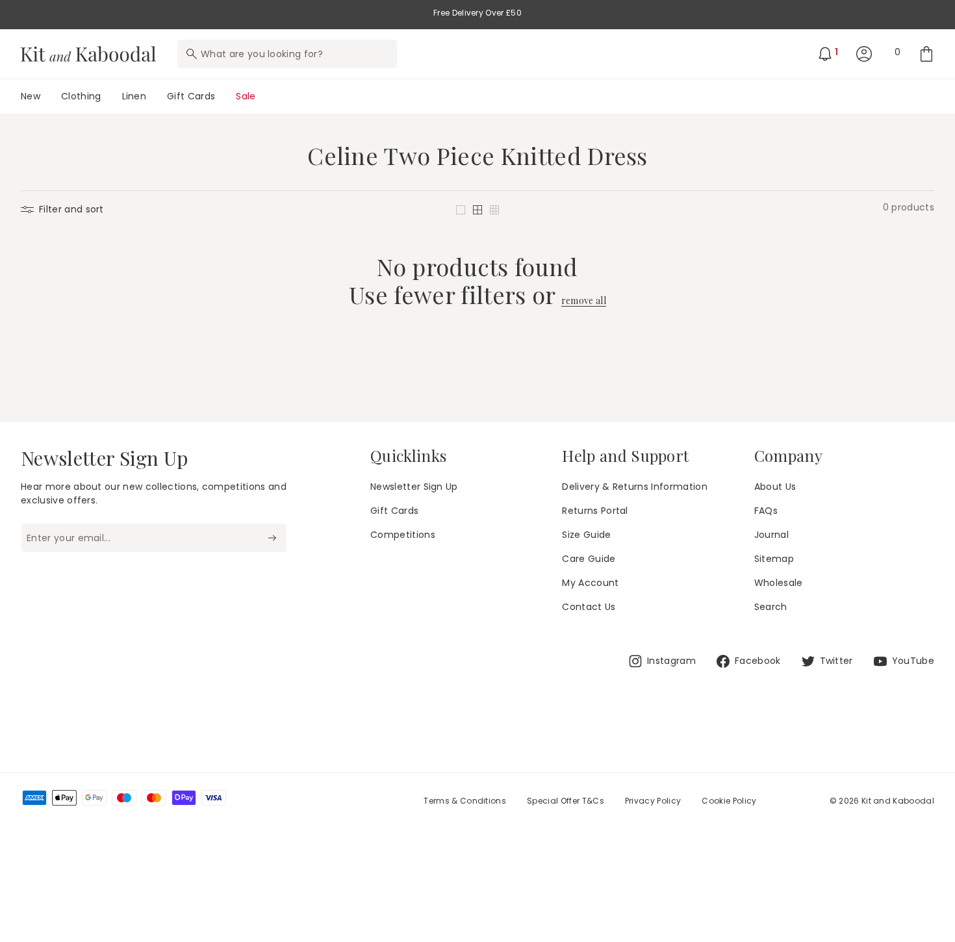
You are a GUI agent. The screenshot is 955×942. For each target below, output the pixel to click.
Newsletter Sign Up (414, 486)
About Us (775, 486)
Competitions (402, 534)
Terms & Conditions (465, 800)
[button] (460, 209)
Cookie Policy (729, 800)
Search (770, 606)
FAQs (766, 510)
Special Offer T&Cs (565, 800)
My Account (590, 582)
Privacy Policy (653, 800)
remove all (583, 301)
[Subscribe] (271, 538)
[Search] (191, 54)
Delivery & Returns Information (634, 486)
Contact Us (588, 606)
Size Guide (586, 534)
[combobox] (287, 54)
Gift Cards (394, 510)
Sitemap (774, 558)
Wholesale (778, 582)
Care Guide (588, 558)
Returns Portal (595, 510)
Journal (771, 534)
